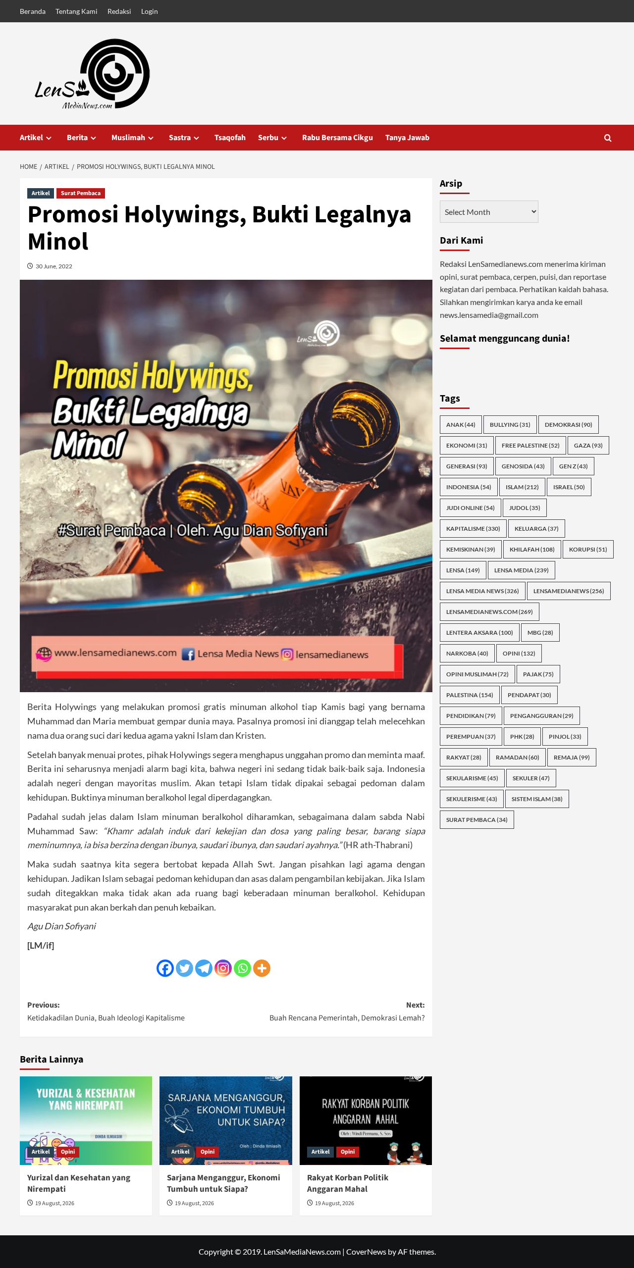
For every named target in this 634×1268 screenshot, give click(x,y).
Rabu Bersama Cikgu (337, 137)
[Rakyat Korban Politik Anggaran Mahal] (366, 1120)
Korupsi (588, 549)
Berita (77, 137)
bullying (510, 424)
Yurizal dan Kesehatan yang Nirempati (78, 1184)
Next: (346, 1011)
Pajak (538, 674)
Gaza (588, 445)
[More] (261, 968)
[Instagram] (223, 968)
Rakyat (463, 757)
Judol (524, 507)
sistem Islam (537, 799)
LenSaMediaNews (568, 591)
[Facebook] (165, 968)
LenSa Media (521, 570)
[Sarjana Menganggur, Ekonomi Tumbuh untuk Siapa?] (225, 1120)
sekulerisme (471, 799)
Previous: (106, 1011)
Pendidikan (471, 715)
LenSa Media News (482, 591)
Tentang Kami (76, 11)
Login (149, 11)
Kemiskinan (470, 549)
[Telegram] (203, 968)
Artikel (31, 137)
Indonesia (468, 487)
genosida (523, 466)
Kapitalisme (473, 528)
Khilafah (532, 549)
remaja (572, 757)
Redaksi (119, 11)
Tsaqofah (230, 137)
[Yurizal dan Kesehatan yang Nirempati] (86, 1120)
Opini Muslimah (477, 674)
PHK (522, 736)
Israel (569, 487)
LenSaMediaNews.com (489, 611)
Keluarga (537, 528)
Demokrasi (568, 424)
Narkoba (467, 653)
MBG (540, 632)
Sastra (180, 137)
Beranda (33, 11)
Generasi (466, 466)
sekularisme (472, 778)
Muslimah (128, 137)
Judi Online (470, 507)
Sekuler (531, 778)
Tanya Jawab (407, 137)
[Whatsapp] (242, 968)
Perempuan (471, 736)
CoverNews (366, 1251)
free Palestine (531, 445)
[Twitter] (184, 968)
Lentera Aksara (479, 632)
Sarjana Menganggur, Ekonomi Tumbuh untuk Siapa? (223, 1184)
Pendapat (529, 695)
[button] (608, 138)
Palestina (469, 695)
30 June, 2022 (54, 266)
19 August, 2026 (54, 1203)
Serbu (268, 137)
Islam (522, 487)
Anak (461, 424)
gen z (573, 466)
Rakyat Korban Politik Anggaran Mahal (347, 1184)
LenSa (463, 570)
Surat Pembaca (81, 193)
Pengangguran (542, 715)
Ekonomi (466, 445)
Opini (68, 1152)
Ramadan (517, 757)
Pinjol (565, 736)
